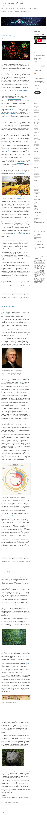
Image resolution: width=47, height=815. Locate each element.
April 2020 (36, 116)
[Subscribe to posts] (35, 74)
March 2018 (36, 131)
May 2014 (36, 151)
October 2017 (36, 138)
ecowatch (38, 263)
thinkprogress (36, 280)
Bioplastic (36, 190)
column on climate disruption (19, 233)
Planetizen (36, 238)
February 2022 (36, 104)
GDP (44, 266)
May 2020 (36, 115)
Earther (37, 262)
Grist (35, 232)
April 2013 (36, 168)
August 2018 (36, 125)
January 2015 (36, 144)
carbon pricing (24, 561)
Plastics (35, 203)
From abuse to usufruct (20, 198)
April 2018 (36, 129)
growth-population (36, 270)
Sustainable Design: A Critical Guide (22, 11)
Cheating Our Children (6, 313)
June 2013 (36, 165)
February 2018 (36, 132)
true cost (40, 281)
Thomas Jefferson (19, 298)
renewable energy (39, 275)
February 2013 (36, 171)
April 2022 (36, 103)
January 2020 (36, 119)
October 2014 (36, 148)
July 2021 (35, 107)
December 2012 (37, 174)
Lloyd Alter (42, 272)
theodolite (18, 609)
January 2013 (36, 173)
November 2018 (37, 122)
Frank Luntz (36, 266)
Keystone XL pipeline (37, 272)
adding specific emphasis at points (14, 99)
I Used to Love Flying (38, 53)
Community (36, 193)
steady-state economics (38, 277)
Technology (36, 213)
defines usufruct (20, 163)
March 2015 (36, 142)
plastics (36, 274)
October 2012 (36, 177)
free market (40, 266)
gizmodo (41, 267)
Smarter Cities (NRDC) (38, 241)
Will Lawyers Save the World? (39, 55)
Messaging (36, 197)
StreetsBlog (36, 242)
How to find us (20, 14)
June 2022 (36, 101)
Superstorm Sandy (38, 278)
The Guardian (36, 279)
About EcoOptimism (10, 8)
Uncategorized (20, 800)
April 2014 (36, 152)
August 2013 (36, 163)
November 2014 (37, 147)
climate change (37, 192)
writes (6, 151)
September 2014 (37, 149)
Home (2, 8)
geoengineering (36, 267)
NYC (41, 273)
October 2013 (36, 160)
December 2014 (37, 145)
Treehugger (36, 245)
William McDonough (22, 562)
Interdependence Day (8, 36)
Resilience (36, 209)
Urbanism (36, 219)
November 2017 (37, 136)
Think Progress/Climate (38, 244)
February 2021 (36, 109)
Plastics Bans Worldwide (33, 8)
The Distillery (36, 215)
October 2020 (36, 110)
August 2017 (36, 141)
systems (44, 278)
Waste (35, 221)
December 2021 (37, 106)
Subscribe (37, 92)
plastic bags (43, 273)
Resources (36, 211)
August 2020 (36, 112)
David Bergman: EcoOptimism (13, 3)
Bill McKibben (39, 255)
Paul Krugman (9, 562)
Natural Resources (37, 199)
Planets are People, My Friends (20, 264)
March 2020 (36, 117)
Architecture (36, 189)
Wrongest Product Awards (39, 222)
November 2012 (37, 176)
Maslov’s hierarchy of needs (21, 90)
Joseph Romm (8, 298)
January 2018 (36, 133)
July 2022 (35, 100)
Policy (21, 297)
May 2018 (36, 128)
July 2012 (35, 181)
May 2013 (36, 167)
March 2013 (36, 170)
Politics (35, 206)
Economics (13, 297)
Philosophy (17, 297)
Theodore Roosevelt (41, 279)
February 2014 (36, 155)
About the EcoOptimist (21, 8)
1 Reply (2, 38)
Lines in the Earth (21, 173)
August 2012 (36, 180)
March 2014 (36, 154)
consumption (38, 259)
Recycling (36, 208)
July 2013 (35, 164)
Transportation (37, 216)
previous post (6, 577)
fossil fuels (40, 265)
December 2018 (37, 120)
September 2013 (37, 161)
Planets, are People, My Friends (9, 515)
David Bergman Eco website (6, 11)
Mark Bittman (13, 298)
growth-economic (39, 268)
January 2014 (36, 157)
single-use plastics (40, 276)
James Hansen (39, 271)
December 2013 (37, 158)
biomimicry (42, 255)
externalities (39, 264)
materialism (37, 273)
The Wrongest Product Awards (7, 14)
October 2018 (36, 123)
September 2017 (37, 139)
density (39, 261)
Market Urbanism (37, 234)
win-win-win (38, 282)
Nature (35, 200)
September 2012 (37, 179)
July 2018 (35, 126)
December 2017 (37, 135)
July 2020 (35, 113)
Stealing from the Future (13, 109)
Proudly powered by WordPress (7, 812)
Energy (35, 196)
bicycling (35, 255)
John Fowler (8, 61)
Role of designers (37, 212)
